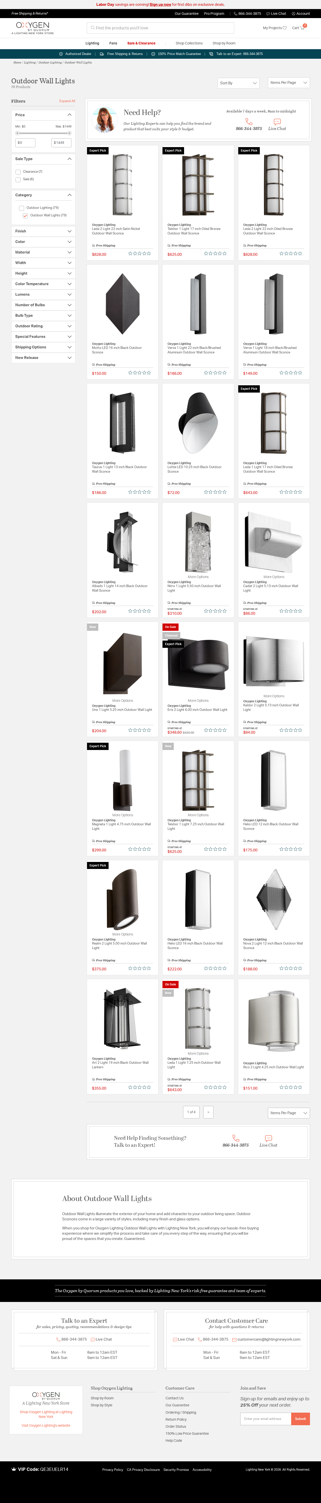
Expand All (67, 101)
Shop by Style (101, 1405)
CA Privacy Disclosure (143, 1470)
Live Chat (278, 14)
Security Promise (176, 1470)
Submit (300, 1419)
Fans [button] (113, 43)
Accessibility (202, 1470)
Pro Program (214, 14)
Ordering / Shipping (181, 1412)
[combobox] (160, 28)
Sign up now (160, 5)
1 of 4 (191, 1112)
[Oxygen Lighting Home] (32, 28)
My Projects (273, 28)
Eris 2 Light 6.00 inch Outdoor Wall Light (197, 710)
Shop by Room (102, 1398)
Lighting (30, 62)
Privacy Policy (112, 1470)
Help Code (174, 1441)
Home (17, 62)
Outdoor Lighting (50, 62)
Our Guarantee (187, 14)
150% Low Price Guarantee (187, 1433)
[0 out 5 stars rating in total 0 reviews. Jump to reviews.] (140, 253)
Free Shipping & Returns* (30, 13)
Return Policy (176, 1419)
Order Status (176, 1426)
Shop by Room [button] (224, 43)
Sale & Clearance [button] (141, 43)
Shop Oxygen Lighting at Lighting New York (46, 1414)
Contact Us (175, 1398)
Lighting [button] (92, 43)
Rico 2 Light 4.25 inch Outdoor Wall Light (273, 1067)
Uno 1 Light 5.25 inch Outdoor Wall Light (122, 710)
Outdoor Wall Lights (78, 62)
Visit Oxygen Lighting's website (46, 1425)
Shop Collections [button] (189, 43)
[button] (301, 14)
